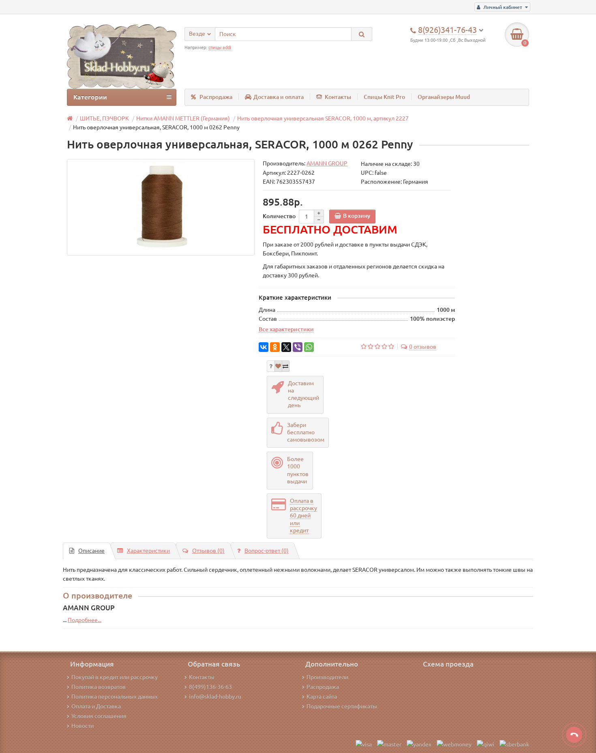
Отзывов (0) (208, 550)
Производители (327, 677)
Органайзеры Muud (444, 97)
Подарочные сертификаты (342, 706)
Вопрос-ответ (266, 550)
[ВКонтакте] (263, 347)
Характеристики (148, 550)
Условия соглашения (98, 716)
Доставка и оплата (278, 97)
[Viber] (297, 347)
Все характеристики (286, 329)
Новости (82, 726)
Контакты (338, 97)
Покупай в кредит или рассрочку (114, 677)
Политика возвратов (98, 687)
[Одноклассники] (275, 347)
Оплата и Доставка (96, 706)
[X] (286, 347)
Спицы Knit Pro (384, 97)
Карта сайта (322, 696)
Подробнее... (84, 620)
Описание (91, 550)
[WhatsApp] (309, 347)
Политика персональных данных (114, 696)
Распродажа (215, 97)
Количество (279, 216)
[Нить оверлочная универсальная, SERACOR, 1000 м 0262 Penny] (161, 207)
